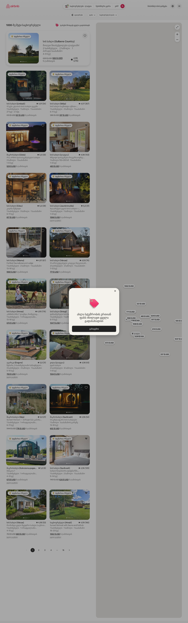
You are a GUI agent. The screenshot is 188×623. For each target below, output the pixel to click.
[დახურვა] (115, 291)
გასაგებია (94, 328)
